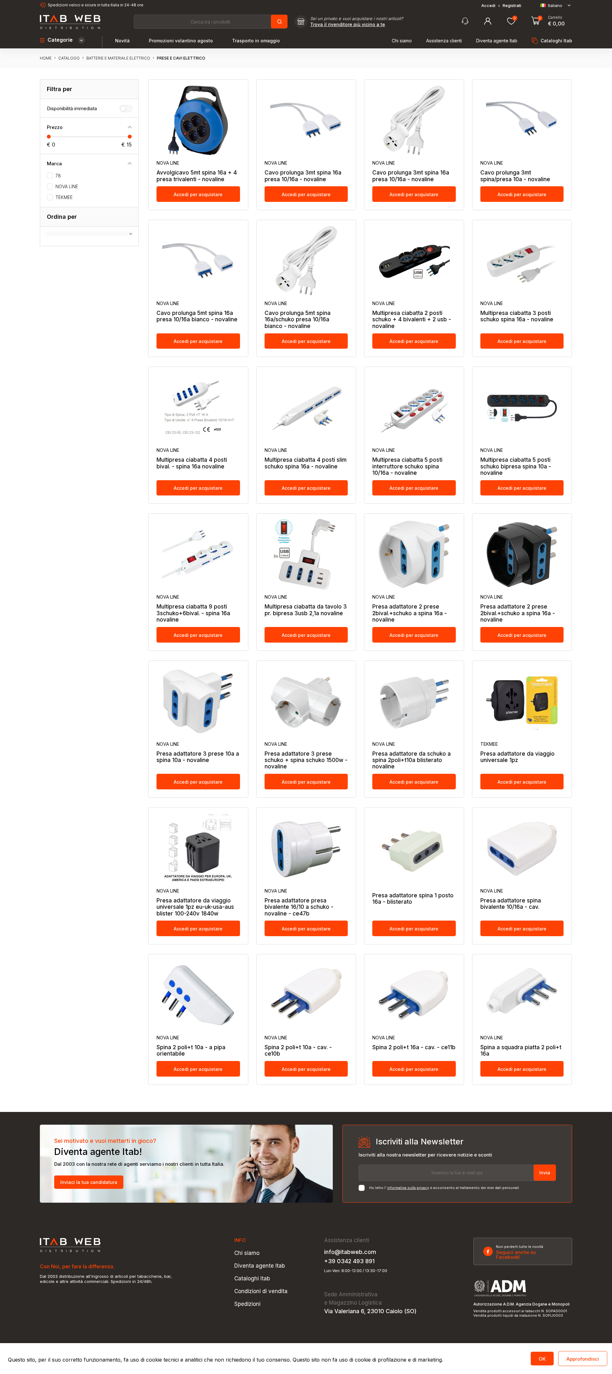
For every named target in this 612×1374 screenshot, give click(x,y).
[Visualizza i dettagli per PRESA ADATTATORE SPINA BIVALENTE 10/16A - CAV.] (522, 848)
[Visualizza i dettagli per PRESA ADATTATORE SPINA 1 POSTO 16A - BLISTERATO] (414, 848)
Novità (122, 41)
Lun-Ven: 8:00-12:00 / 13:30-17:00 (355, 1271)
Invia (544, 1172)
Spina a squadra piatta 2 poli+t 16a (520, 1050)
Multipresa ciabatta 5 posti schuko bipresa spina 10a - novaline (515, 466)
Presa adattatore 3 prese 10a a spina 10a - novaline (198, 757)
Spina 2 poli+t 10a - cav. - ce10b (298, 1050)
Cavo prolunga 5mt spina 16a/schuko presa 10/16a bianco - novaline (298, 319)
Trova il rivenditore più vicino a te (347, 24)
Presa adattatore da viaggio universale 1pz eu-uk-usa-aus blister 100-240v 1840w (195, 907)
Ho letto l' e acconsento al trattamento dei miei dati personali (444, 1188)
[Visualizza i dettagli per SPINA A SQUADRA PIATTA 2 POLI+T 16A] (522, 995)
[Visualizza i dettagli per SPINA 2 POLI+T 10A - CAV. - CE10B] (306, 995)
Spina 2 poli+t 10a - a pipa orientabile (191, 1050)
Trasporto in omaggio (256, 41)
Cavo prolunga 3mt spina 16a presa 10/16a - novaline (303, 175)
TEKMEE (64, 197)
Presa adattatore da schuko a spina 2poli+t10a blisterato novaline (411, 760)
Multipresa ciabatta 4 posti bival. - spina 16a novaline (192, 463)
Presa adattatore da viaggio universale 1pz (517, 757)
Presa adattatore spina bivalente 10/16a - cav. (510, 903)
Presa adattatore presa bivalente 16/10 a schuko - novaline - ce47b (299, 907)
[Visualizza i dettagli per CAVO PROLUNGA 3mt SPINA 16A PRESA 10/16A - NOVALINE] (306, 120)
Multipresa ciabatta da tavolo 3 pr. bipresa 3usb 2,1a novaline (306, 609)
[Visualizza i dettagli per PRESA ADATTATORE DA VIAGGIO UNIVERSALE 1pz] (522, 701)
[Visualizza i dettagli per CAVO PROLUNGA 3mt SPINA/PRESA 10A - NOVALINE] (522, 120)
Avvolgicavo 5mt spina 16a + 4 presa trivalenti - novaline (197, 175)
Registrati (512, 6)
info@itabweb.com (350, 1252)
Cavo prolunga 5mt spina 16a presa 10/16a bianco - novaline (197, 316)
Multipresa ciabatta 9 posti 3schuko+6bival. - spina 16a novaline (193, 613)
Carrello (555, 17)
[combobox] (210, 22)
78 (58, 176)
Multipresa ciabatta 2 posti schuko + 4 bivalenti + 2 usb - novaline (411, 319)
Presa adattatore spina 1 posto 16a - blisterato (413, 898)
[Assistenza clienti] (465, 21)
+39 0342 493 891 (349, 1261)
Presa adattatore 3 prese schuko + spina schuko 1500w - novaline (306, 760)
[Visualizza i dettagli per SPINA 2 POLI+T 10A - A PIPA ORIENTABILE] (198, 995)
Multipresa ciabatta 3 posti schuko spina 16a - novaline (516, 316)
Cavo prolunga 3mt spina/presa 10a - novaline (515, 175)
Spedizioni (247, 1304)
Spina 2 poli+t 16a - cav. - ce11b (413, 1047)
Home (46, 58)
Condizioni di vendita (261, 1291)
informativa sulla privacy (408, 1187)
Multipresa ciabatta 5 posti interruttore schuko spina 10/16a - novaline (407, 466)
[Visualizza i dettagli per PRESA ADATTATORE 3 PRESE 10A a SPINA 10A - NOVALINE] (198, 701)
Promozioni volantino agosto (181, 41)
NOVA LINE (66, 186)
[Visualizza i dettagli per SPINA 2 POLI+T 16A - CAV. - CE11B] (414, 995)
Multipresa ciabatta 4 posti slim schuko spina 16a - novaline (305, 463)
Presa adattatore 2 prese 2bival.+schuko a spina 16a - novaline (409, 613)
